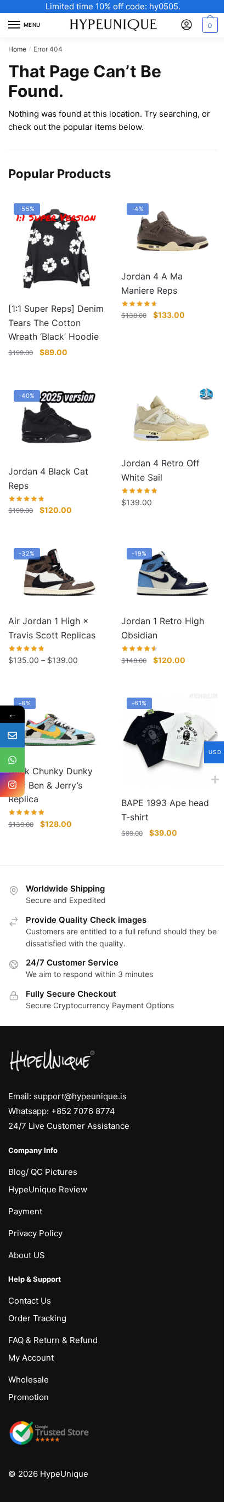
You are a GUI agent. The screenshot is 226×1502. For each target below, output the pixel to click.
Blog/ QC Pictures (42, 1172)
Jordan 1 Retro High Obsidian (162, 628)
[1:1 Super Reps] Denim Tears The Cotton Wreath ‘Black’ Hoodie (56, 322)
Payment (25, 1211)
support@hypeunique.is (80, 1096)
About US (26, 1255)
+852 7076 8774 (83, 1111)
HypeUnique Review (47, 1189)
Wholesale (28, 1379)
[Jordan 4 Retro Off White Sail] (169, 417)
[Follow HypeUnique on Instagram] (12, 784)
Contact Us (29, 1300)
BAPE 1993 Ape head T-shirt (165, 810)
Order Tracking (37, 1318)
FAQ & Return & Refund (53, 1340)
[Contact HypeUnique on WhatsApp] (12, 759)
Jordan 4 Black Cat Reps (48, 478)
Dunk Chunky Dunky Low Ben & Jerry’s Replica (50, 785)
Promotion (28, 1397)
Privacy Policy (35, 1233)
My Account (31, 1357)
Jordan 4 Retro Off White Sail (160, 470)
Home (17, 49)
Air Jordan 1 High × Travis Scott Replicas (51, 628)
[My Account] (186, 25)
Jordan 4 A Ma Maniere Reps (152, 283)
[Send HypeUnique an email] (12, 735)
